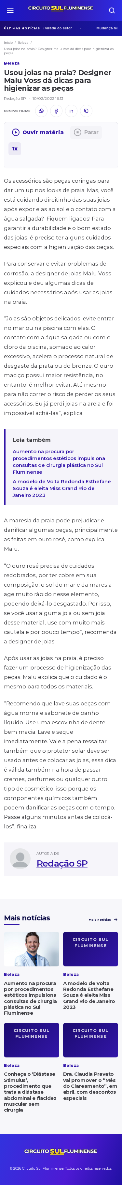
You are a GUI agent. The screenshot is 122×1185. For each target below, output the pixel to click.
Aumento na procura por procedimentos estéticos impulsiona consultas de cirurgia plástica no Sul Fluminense (59, 461)
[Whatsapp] (41, 111)
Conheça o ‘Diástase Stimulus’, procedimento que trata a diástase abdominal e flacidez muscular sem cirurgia (30, 1092)
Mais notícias (99, 919)
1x (15, 149)
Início (8, 42)
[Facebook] (56, 111)
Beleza (23, 42)
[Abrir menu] (10, 10)
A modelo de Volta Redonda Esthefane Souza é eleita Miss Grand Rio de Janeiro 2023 (62, 488)
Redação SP (62, 863)
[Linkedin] (71, 111)
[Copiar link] (86, 111)
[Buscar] (112, 10)
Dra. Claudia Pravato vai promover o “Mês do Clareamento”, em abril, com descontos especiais (90, 1086)
